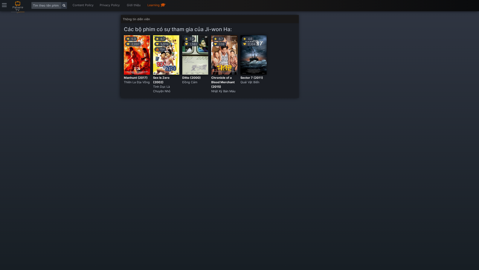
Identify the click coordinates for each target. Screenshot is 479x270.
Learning (154, 5)
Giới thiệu (134, 5)
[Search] (64, 5)
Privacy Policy (110, 5)
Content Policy (83, 5)
